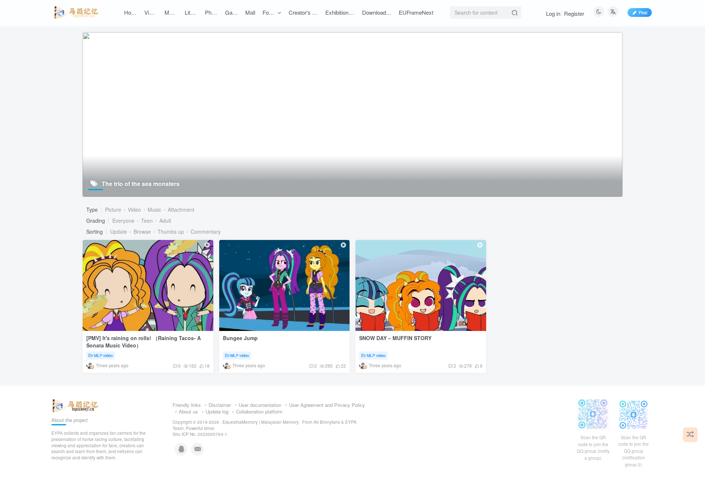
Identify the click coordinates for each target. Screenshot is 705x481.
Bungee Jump (240, 338)
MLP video (103, 355)
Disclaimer (220, 404)
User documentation (260, 404)
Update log (217, 411)
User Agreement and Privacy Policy (327, 404)
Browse (142, 231)
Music (154, 209)
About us (188, 411)
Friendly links (187, 404)
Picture (113, 209)
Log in (553, 13)
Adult (165, 220)
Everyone (123, 220)
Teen (147, 220)
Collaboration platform (259, 411)
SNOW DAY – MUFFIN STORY (395, 338)
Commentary (206, 231)
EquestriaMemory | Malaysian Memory (261, 422)
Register (574, 13)
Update (118, 231)
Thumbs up (171, 231)
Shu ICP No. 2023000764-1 (200, 434)
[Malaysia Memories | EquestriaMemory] (74, 404)
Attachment (181, 209)
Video (134, 209)
